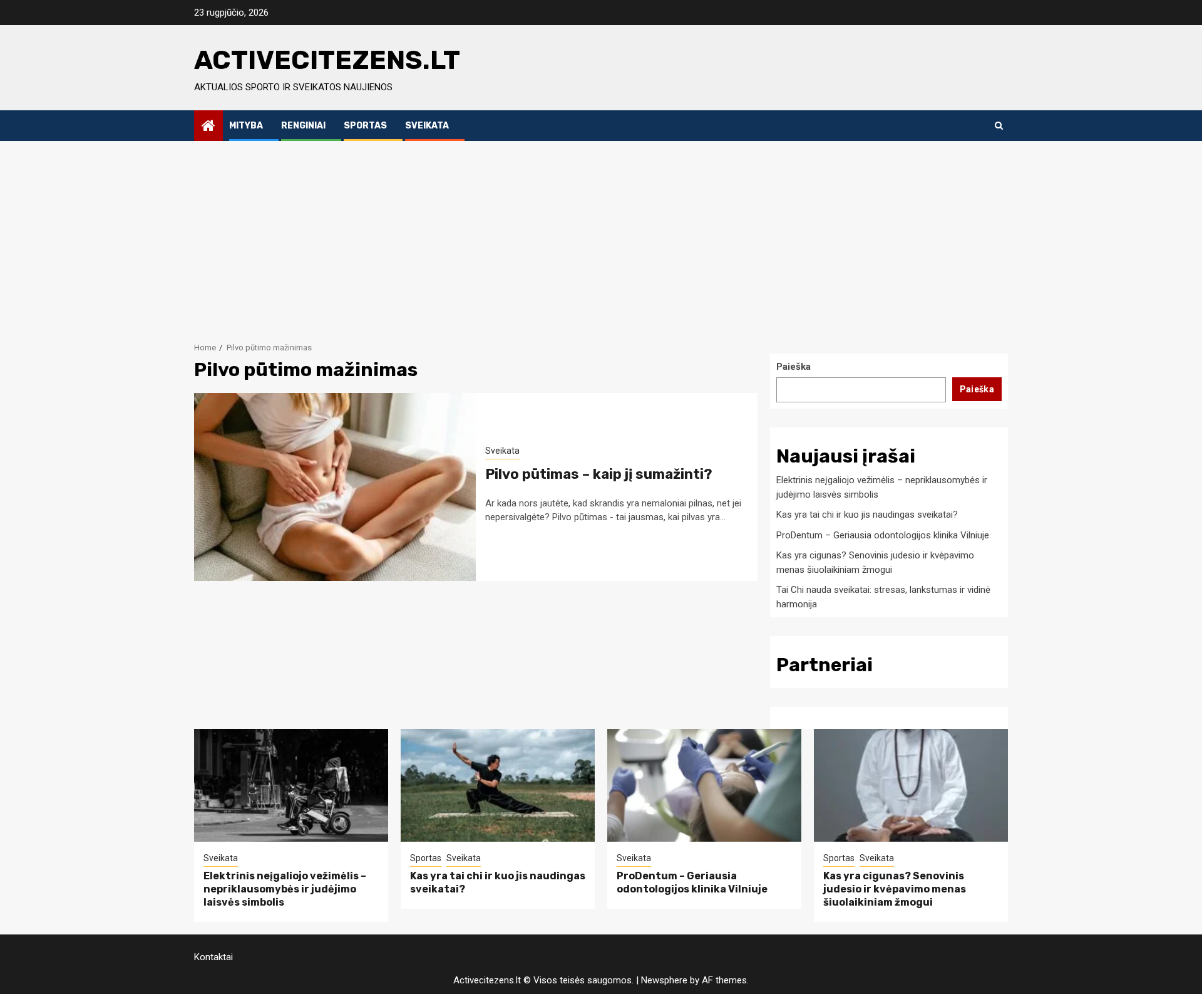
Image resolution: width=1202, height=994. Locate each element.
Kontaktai (213, 957)
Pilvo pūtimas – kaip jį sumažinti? (598, 474)
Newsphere (664, 980)
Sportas (365, 125)
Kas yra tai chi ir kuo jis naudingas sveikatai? (867, 514)
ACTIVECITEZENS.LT (327, 60)
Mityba (246, 125)
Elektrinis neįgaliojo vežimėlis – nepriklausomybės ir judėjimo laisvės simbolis (284, 889)
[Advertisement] (601, 235)
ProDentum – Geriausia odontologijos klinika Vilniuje (882, 535)
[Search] (999, 125)
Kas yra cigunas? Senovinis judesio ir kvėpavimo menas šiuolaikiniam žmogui (894, 889)
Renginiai (303, 125)
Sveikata (427, 125)
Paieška (793, 366)
